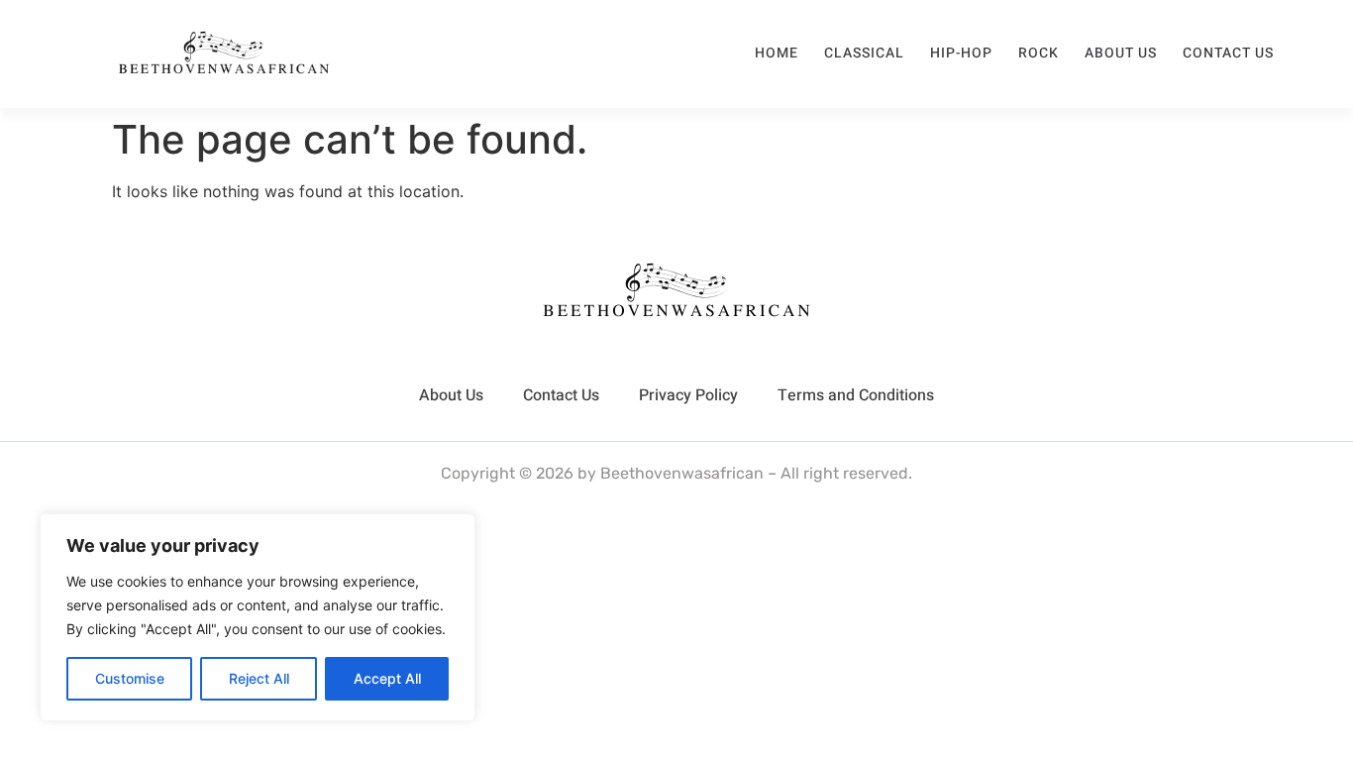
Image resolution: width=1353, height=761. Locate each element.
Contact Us (1228, 53)
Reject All (259, 678)
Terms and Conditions (856, 395)
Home (776, 53)
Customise (129, 678)
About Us (1121, 53)
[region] (257, 617)
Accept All (387, 678)
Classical (864, 53)
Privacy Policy (688, 395)
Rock (1038, 53)
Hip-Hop (961, 53)
